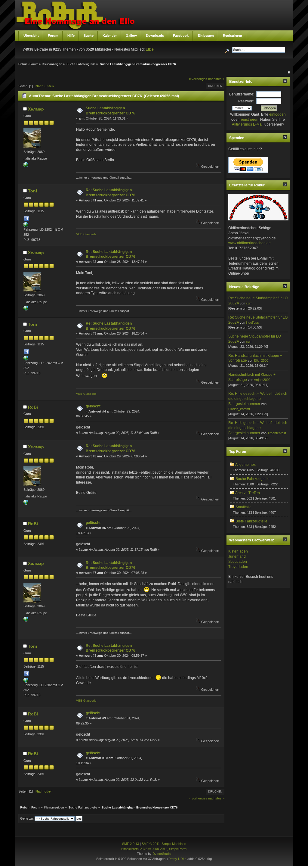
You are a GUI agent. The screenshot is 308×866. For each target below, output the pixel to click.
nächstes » (216, 79)
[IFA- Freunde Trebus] (25, 166)
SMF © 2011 (151, 844)
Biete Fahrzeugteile (251, 521)
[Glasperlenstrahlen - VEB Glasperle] (25, 226)
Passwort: (246, 101)
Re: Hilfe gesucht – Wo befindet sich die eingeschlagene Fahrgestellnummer (257, 398)
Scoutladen (237, 561)
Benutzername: (241, 94)
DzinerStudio (161, 853)
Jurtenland (237, 556)
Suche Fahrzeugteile (253, 479)
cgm (249, 303)
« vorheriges (198, 79)
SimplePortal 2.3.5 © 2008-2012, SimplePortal (154, 849)
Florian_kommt (239, 409)
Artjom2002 (262, 380)
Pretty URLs (177, 859)
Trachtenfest (276, 433)
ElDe (150, 49)
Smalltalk (243, 507)
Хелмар (36, 109)
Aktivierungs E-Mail (247, 124)
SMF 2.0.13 (130, 844)
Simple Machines (174, 844)
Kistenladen (238, 551)
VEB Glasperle (86, 234)
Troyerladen (238, 567)
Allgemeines (245, 465)
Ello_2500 (261, 360)
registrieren (249, 119)
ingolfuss (252, 322)
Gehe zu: (27, 818)
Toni (32, 190)
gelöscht (93, 406)
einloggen (277, 114)
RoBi (33, 407)
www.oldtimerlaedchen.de (249, 243)
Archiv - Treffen (247, 493)
